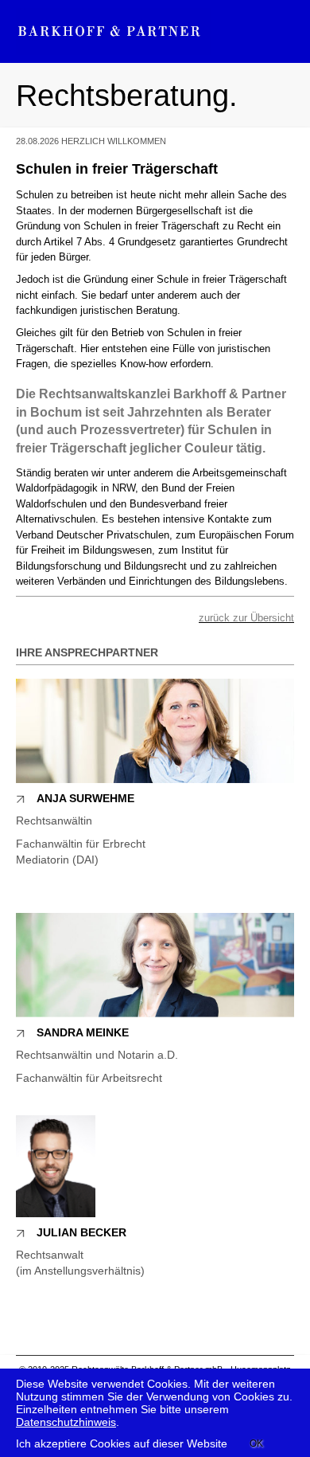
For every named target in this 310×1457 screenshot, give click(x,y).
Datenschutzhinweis (66, 1422)
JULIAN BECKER (81, 1232)
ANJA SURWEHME (85, 798)
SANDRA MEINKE (83, 1032)
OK (256, 1443)
